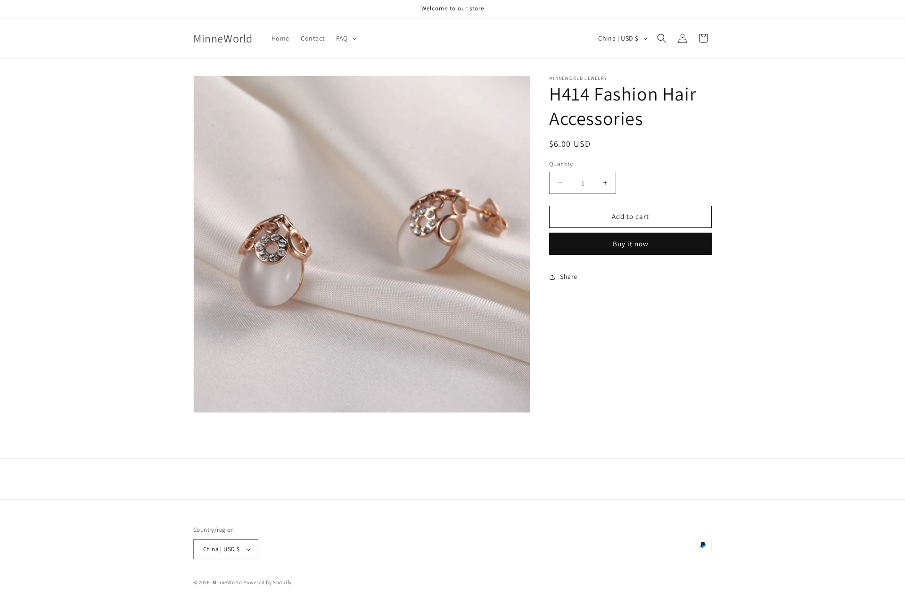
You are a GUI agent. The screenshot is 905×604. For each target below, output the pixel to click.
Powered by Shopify (267, 582)
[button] (345, 38)
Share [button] (568, 276)
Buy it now (631, 243)
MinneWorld (227, 582)
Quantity (561, 164)
